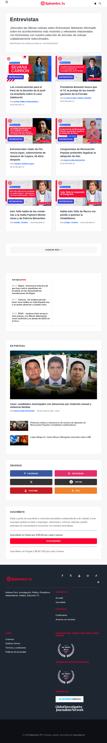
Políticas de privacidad (15, 652)
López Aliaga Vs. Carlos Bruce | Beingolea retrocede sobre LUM (60, 437)
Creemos (9, 639)
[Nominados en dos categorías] (66, 677)
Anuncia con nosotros (65, 619)
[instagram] (88, 575)
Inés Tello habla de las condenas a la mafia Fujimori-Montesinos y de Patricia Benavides (28, 215)
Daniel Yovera (21, 223)
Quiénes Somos (12, 643)
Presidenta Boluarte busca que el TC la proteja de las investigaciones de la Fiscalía (78, 90)
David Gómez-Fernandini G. (26, 102)
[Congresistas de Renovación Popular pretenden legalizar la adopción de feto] (79, 131)
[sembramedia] (69, 699)
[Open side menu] (6, 2)
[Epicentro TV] (53, 3)
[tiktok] (96, 575)
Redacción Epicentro (74, 160)
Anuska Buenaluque (24, 164)
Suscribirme (53, 541)
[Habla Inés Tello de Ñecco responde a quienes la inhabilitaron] (79, 193)
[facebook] (62, 575)
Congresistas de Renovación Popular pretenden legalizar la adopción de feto (78, 152)
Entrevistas (15, 77)
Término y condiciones (15, 648)
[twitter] (71, 575)
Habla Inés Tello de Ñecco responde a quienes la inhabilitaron (78, 215)
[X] (31, 482)
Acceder (59, 598)
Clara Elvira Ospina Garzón (77, 98)
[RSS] (98, 582)
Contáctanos (61, 615)
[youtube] (79, 575)
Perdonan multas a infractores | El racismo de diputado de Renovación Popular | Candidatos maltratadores (58, 424)
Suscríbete (60, 602)
